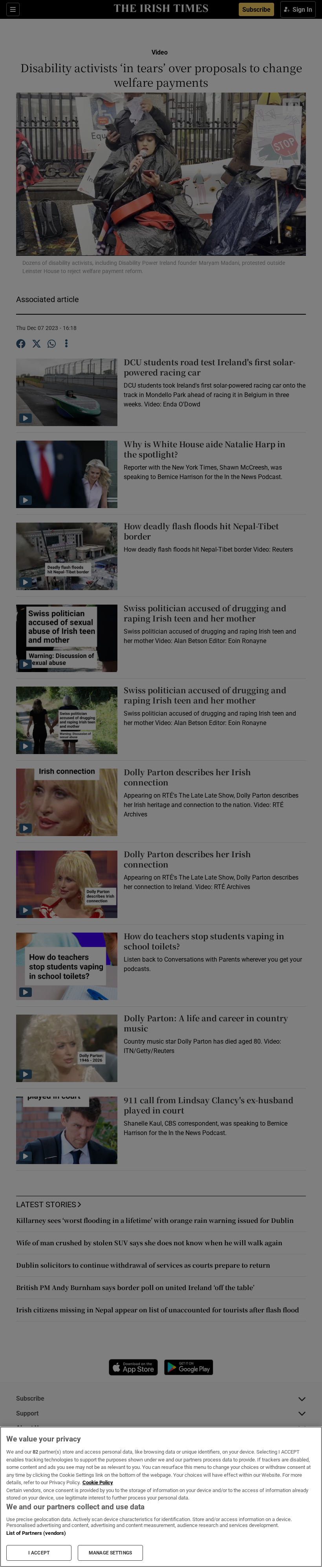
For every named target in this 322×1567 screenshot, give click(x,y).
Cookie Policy (97, 1482)
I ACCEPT (38, 1553)
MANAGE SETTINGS (110, 1553)
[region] (161, 1497)
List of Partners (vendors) (36, 1533)
